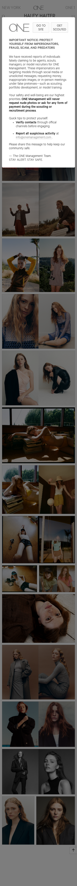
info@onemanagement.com (33, 138)
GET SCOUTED (59, 27)
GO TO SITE (41, 27)
